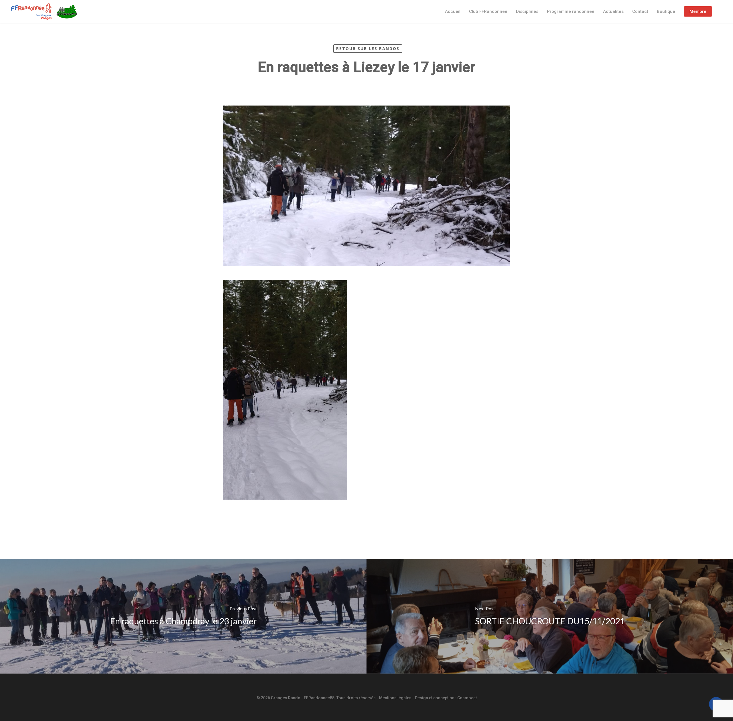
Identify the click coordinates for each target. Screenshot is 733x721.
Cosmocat (467, 698)
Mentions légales (395, 698)
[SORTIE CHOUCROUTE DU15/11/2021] (549, 616)
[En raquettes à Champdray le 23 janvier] (183, 616)
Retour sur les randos (367, 48)
